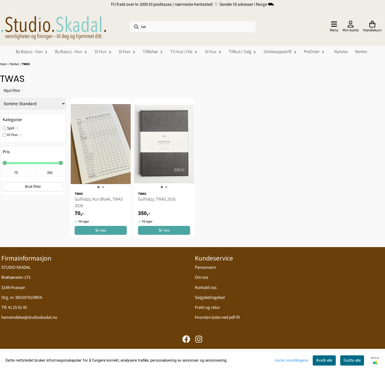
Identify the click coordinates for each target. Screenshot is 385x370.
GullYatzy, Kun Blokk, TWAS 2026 (99, 202)
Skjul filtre (11, 90)
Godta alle (352, 360)
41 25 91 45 (17, 307)
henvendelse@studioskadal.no (29, 317)
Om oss (201, 277)
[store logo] (53, 27)
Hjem (3, 64)
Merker (361, 52)
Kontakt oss (206, 287)
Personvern (205, 267)
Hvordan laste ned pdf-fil (217, 317)
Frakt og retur (207, 307)
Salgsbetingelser (210, 297)
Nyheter (341, 52)
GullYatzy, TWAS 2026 (156, 199)
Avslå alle (324, 360)
